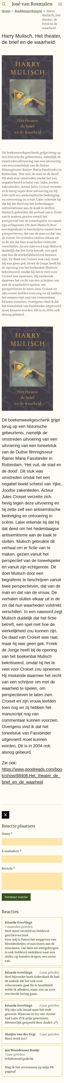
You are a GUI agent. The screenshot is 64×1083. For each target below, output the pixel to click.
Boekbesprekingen (28, 11)
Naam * (7, 833)
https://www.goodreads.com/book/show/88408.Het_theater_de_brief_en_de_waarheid (32, 775)
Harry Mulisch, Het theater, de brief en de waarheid (51, 19)
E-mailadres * (12, 851)
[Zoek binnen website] (4, 4)
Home (6, 11)
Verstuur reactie (16, 897)
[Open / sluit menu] (60, 4)
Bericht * (8, 868)
